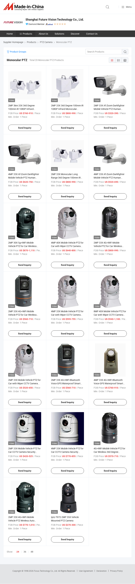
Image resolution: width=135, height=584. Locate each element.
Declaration (101, 571)
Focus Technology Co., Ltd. (46, 571)
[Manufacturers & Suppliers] (24, 6)
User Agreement (86, 571)
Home (10, 33)
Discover (75, 33)
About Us (43, 33)
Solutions (59, 33)
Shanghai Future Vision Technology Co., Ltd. (55, 19)
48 (32, 551)
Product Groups (17, 51)
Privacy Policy (116, 571)
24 (17, 551)
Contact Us (91, 33)
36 (25, 551)
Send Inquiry (24, 127)
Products (27, 33)
